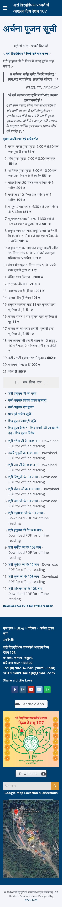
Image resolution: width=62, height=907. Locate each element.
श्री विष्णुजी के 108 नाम (23, 477)
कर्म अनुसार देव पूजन (21, 407)
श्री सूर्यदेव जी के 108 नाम (25, 547)
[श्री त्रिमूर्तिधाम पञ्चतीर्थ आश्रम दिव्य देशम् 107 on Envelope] (39, 689)
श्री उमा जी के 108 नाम (23, 501)
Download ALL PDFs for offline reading (28, 605)
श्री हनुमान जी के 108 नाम (25, 530)
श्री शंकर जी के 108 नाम (24, 489)
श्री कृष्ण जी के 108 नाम (24, 576)
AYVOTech (31, 900)
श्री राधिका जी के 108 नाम (25, 588)
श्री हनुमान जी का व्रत (22, 393)
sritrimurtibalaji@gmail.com (29, 673)
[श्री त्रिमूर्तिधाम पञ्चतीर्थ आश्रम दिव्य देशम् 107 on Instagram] (22, 689)
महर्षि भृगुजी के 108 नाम (23, 452)
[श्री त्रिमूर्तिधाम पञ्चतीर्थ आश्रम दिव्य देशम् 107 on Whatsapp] (47, 689)
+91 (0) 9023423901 (18, 668)
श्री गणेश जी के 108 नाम (23, 440)
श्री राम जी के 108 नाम (22, 465)
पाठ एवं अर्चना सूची (19, 414)
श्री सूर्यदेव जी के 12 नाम (23, 564)
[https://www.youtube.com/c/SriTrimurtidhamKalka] (31, 689)
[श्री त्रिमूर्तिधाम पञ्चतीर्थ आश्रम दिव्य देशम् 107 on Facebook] (14, 689)
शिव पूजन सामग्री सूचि (22, 421)
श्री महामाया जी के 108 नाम (25, 513)
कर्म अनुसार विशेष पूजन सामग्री (27, 400)
